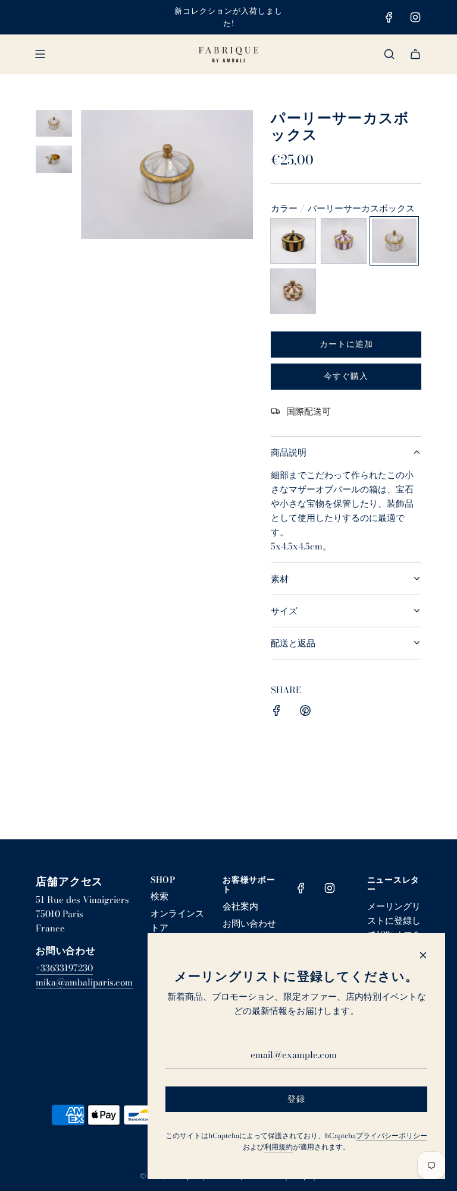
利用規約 (278, 1146)
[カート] (415, 54)
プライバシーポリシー (391, 1135)
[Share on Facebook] (277, 712)
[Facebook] (389, 17)
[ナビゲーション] (40, 54)
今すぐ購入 (346, 376)
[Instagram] (415, 17)
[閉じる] (423, 955)
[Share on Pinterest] (305, 712)
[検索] (389, 54)
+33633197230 (64, 968)
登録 (296, 1098)
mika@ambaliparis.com (84, 982)
